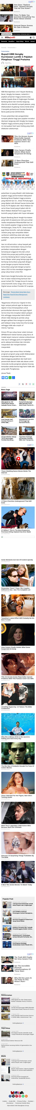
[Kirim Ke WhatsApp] (33, 384)
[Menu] (2, 37)
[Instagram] (19, 1096)
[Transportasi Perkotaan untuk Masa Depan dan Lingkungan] (7, 905)
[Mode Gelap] (31, 37)
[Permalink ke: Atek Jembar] (2, 63)
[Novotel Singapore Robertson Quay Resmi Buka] (7, 920)
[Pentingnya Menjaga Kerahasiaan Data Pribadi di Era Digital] (7, 944)
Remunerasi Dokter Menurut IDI (11, 1040)
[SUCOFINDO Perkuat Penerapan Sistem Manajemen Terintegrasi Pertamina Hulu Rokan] (7, 913)
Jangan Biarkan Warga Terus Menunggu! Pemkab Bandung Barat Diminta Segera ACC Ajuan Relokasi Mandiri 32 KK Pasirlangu (8, 438)
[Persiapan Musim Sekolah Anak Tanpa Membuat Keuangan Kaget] (5, 1034)
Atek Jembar (8, 62)
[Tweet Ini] (23, 384)
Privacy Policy (21, 1101)
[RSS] (26, 1096)
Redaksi (30, 1101)
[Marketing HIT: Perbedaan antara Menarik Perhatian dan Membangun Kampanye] (7, 936)
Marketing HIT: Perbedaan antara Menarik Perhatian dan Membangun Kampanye (22, 936)
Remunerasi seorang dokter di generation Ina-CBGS (16, 1046)
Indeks (5, 1101)
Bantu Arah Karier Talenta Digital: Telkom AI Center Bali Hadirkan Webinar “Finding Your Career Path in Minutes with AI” (22, 1069)
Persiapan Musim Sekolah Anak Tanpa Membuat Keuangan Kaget (22, 1033)
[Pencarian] (34, 37)
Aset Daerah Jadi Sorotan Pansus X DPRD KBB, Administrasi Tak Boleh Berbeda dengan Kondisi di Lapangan (9, 421)
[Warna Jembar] (9, 37)
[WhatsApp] (23, 1096)
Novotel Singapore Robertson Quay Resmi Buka (23, 920)
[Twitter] (13, 1096)
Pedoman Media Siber (22, 1103)
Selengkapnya (17, 1023)
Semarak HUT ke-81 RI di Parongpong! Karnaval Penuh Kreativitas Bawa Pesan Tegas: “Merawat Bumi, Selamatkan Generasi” (27, 421)
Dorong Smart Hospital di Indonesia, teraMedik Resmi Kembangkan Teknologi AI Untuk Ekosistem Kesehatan (22, 1077)
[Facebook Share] (19, 384)
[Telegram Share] (30, 384)
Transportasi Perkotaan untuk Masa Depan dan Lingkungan (23, 904)
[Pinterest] (16, 1096)
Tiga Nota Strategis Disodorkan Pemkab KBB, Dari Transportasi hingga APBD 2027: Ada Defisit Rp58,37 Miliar (26, 438)
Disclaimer (9, 1103)
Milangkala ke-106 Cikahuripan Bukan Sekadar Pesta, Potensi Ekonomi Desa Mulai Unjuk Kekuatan (9, 403)
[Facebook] (10, 1096)
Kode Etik (12, 1101)
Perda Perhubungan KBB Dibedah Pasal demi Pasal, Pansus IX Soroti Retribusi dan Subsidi (26, 403)
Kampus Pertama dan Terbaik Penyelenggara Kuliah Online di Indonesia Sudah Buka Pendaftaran (22, 928)
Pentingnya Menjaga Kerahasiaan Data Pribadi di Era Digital (23, 944)
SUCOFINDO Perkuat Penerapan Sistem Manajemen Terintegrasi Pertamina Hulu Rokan (23, 912)
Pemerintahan (5, 51)
